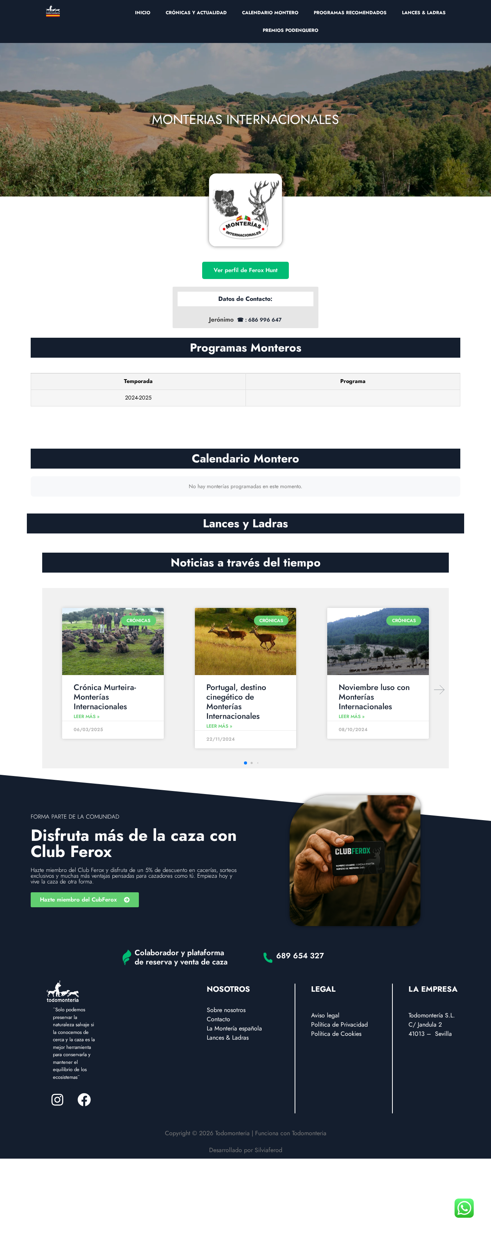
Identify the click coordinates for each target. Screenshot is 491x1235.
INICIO (142, 12)
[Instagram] (57, 1099)
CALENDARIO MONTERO (270, 12)
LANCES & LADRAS (424, 12)
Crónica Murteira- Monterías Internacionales (105, 697)
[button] (439, 689)
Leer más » (86, 716)
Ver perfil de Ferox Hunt (245, 270)
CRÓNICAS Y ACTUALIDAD (196, 12)
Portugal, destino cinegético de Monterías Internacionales (236, 702)
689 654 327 (300, 955)
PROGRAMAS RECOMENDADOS (350, 12)
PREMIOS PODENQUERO (290, 30)
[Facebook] (84, 1099)
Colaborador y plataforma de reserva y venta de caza (181, 957)
